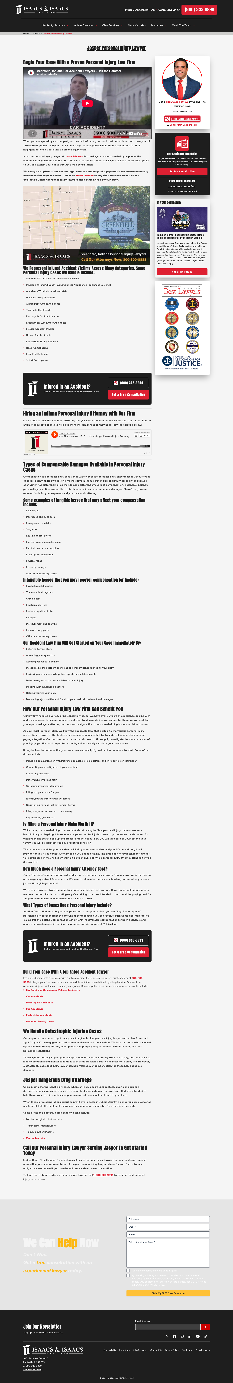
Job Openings (140, 1350)
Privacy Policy (172, 1350)
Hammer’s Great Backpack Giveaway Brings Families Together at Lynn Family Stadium (180, 236)
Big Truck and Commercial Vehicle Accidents (53, 990)
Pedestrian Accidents (39, 1015)
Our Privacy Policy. (155, 1284)
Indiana (36, 33)
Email (143, 1321)
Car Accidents (34, 996)
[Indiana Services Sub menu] (96, 25)
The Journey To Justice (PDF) (182, 186)
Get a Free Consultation (128, 394)
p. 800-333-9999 (32, 1366)
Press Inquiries (203, 1350)
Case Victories (137, 25)
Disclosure (187, 1350)
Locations (124, 1350)
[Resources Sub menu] (166, 25)
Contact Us (156, 1350)
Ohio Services (110, 25)
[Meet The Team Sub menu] (194, 25)
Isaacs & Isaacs (74, 156)
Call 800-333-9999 (185, 119)
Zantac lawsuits (35, 1138)
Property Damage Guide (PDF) (182, 191)
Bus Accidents (34, 1009)
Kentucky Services (53, 25)
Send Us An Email (32, 1369)
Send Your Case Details (183, 124)
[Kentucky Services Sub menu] (67, 25)
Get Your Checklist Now (182, 171)
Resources (156, 25)
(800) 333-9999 (131, 382)
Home (26, 33)
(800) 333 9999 (199, 9)
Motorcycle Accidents (39, 1002)
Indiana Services (83, 25)
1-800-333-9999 (103, 1175)
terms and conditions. (157, 1270)
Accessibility (110, 1350)
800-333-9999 (85, 175)
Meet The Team (181, 25)
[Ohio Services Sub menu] (122, 25)
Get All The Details (182, 271)
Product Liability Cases (40, 1021)
